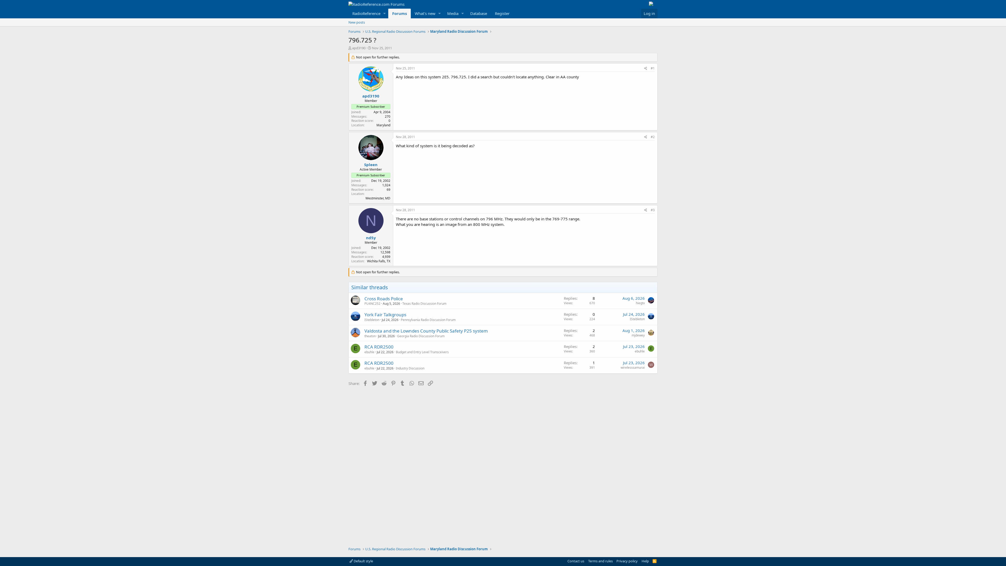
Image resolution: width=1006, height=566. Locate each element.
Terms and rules (600, 561)
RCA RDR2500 (378, 347)
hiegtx (640, 303)
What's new (425, 13)
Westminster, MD (377, 198)
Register (502, 13)
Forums (399, 13)
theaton (370, 336)
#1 (653, 68)
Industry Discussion (410, 368)
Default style (363, 561)
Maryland (383, 125)
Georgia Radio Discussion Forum (421, 336)
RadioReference (366, 13)
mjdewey (638, 335)
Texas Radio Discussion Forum (424, 303)
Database (478, 13)
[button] (384, 13)
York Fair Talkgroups (385, 315)
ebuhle (369, 352)
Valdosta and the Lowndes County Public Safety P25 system (426, 331)
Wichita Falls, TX (378, 261)
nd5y (371, 237)
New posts (356, 22)
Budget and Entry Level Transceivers (422, 352)
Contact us (575, 561)
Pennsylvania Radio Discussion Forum (428, 320)
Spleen (371, 164)
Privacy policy (627, 561)
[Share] (645, 69)
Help (645, 561)
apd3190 (358, 48)
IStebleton (371, 320)
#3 (653, 210)
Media (452, 13)
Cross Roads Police (383, 299)
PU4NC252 (372, 303)
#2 (653, 137)
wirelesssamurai (633, 367)
